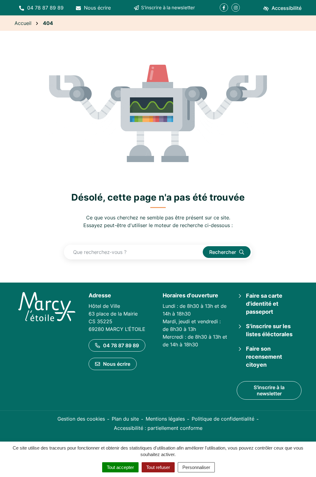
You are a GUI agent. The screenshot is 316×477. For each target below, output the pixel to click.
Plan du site (125, 419)
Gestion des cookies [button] (81, 419)
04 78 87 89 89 (121, 345)
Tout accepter (120, 467)
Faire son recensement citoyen (264, 356)
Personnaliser (196, 467)
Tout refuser (158, 467)
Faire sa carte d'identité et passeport (264, 303)
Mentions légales (165, 419)
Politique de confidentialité (223, 419)
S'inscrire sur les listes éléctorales (269, 330)
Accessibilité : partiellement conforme (158, 428)
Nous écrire (116, 364)
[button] (41, 8)
